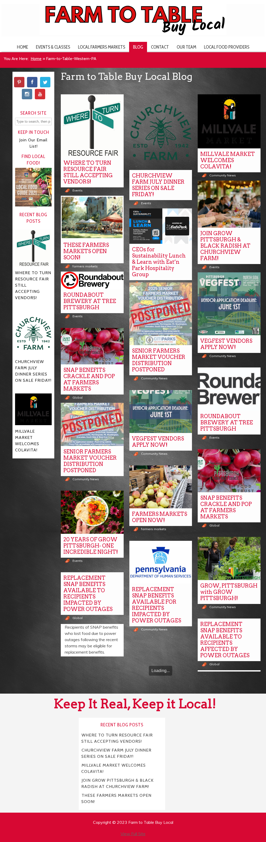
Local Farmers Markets (101, 47)
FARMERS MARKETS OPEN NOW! (159, 517)
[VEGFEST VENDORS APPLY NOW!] (229, 303)
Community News (222, 175)
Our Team (186, 47)
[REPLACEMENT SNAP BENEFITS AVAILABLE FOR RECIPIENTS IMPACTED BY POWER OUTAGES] (160, 562)
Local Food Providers (226, 47)
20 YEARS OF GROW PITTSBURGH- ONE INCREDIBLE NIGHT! (90, 545)
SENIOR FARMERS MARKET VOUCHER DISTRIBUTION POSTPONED (158, 360)
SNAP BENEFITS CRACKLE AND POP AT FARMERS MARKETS (89, 379)
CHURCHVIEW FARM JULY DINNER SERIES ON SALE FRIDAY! (158, 185)
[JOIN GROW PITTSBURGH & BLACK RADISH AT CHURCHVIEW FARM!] (229, 204)
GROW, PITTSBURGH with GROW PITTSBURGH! (228, 592)
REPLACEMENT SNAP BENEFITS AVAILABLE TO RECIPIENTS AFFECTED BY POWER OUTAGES (224, 640)
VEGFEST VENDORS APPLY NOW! (226, 344)
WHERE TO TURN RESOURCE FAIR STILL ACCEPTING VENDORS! (88, 172)
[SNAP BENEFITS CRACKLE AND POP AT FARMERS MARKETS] (92, 346)
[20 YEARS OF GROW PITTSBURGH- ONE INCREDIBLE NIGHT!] (92, 512)
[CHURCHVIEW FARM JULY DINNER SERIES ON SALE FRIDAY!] (160, 132)
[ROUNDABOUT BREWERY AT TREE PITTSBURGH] (92, 280)
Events (77, 190)
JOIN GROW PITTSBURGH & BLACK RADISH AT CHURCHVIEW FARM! (225, 245)
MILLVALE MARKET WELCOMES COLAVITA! (227, 160)
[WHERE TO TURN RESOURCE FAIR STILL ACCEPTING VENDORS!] (92, 125)
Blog (138, 47)
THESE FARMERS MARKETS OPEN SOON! (86, 251)
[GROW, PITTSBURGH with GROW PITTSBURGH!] (229, 558)
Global (77, 397)
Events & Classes (53, 47)
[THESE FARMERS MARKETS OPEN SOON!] (92, 217)
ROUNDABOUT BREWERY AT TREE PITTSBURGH (89, 301)
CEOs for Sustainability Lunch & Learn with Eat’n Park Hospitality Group (159, 262)
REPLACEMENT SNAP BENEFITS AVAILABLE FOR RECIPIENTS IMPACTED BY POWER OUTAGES (156, 605)
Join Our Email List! (33, 143)
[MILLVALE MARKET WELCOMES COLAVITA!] (229, 121)
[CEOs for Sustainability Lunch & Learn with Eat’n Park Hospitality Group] (160, 226)
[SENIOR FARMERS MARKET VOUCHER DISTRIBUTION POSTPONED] (160, 313)
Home (22, 47)
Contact (160, 47)
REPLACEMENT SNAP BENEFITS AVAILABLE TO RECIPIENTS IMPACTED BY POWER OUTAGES (87, 593)
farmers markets (85, 266)
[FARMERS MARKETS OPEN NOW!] (160, 487)
